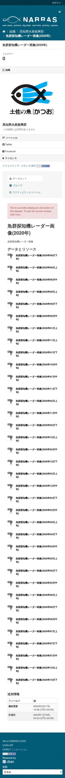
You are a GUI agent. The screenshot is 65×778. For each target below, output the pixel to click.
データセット (19, 178)
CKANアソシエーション (15, 749)
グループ (17, 185)
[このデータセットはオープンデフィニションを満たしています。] (43, 165)
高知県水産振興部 (32, 31)
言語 (4, 766)
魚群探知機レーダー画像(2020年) (28, 36)
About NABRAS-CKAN (14, 741)
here (17, 214)
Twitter (8, 144)
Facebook (10, 151)
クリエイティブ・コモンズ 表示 (19, 165)
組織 (13, 31)
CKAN (8, 761)
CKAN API (7, 745)
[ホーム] (3, 31)
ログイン (56, 2)
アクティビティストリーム (26, 192)
